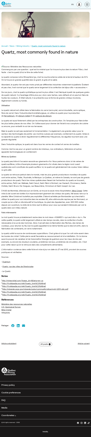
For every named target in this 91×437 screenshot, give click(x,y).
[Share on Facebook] (12, 325)
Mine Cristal (77, 191)
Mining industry (23, 46)
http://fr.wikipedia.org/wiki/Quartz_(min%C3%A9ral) (24, 283)
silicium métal (24, 116)
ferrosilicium (9, 116)
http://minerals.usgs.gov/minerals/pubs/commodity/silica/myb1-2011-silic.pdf (35, 289)
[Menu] (87, 4)
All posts (44, 344)
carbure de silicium (43, 116)
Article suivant (84, 343)
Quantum (6, 262)
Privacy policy (8, 385)
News (12, 46)
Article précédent (8, 343)
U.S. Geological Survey (11, 307)
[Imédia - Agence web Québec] (45, 431)
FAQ (3, 400)
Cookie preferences (11, 392)
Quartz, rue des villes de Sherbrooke (17, 267)
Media (4, 408)
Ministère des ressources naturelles (16, 304)
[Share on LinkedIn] (18, 325)
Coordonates (7, 415)
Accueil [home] (4, 46)
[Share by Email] (23, 325)
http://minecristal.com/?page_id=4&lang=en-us (22, 281)
